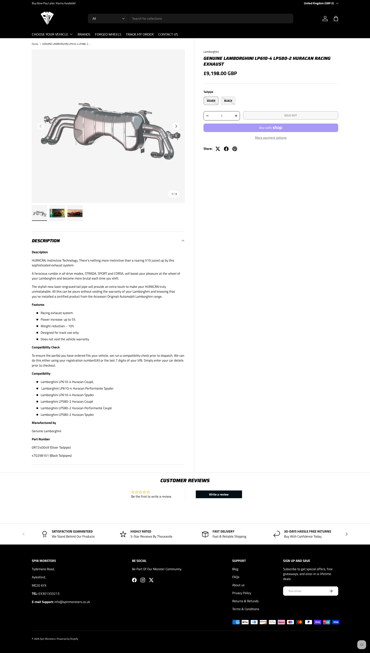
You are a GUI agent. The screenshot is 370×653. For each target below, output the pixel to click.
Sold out (290, 115)
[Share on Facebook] (226, 149)
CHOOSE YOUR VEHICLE (50, 34)
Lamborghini (211, 51)
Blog (235, 569)
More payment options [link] (271, 137)
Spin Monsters (48, 639)
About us (238, 585)
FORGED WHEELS (108, 34)
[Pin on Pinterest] (234, 149)
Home (35, 44)
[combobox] (190, 18)
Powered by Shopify (67, 639)
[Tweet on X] (218, 149)
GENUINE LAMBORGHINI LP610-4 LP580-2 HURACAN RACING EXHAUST (66, 44)
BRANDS (84, 34)
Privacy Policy (241, 592)
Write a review (219, 494)
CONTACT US (168, 34)
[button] (336, 18)
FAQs (235, 576)
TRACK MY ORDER (140, 34)
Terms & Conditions (245, 608)
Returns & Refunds (245, 601)
